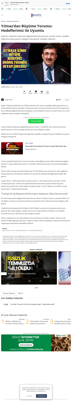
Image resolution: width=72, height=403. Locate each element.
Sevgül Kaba (9, 100)
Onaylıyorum (41, 396)
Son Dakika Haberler (12, 298)
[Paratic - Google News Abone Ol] (63, 100)
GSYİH (20, 293)
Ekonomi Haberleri (13, 21)
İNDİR (68, 3)
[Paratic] (36, 15)
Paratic (3, 21)
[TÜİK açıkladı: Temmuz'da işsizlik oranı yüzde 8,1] (29, 268)
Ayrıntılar (29, 396)
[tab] (34, 287)
